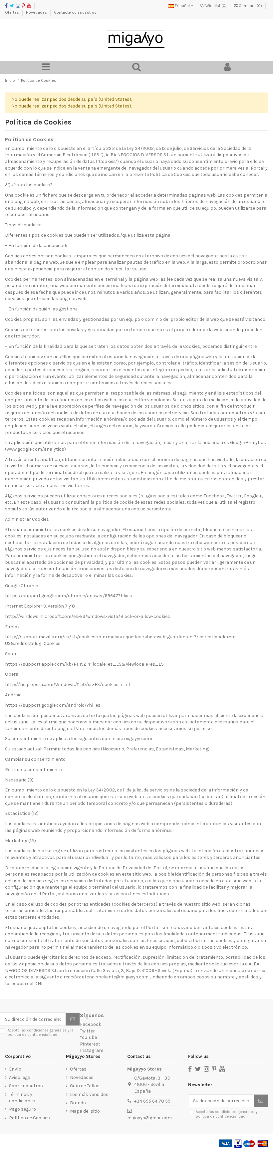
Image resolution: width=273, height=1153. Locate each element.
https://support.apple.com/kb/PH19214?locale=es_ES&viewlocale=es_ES (84, 664)
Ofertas (12, 12)
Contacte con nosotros (75, 12)
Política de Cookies (29, 1118)
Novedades (37, 12)
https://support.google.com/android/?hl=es (53, 705)
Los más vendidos (89, 1094)
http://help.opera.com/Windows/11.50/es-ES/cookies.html (67, 684)
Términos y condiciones (22, 1098)
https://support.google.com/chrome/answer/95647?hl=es (68, 596)
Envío (15, 1069)
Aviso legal (20, 1077)
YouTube (88, 1037)
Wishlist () (216, 5)
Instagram (91, 1050)
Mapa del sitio (85, 1111)
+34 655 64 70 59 (152, 1101)
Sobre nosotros (26, 1086)
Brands (78, 1103)
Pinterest (90, 1044)
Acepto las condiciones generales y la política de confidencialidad (41, 1032)
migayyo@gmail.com (149, 1118)
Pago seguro (22, 1109)
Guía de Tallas (85, 1086)
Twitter (87, 1031)
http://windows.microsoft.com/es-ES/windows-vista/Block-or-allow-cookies (87, 616)
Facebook (90, 1024)
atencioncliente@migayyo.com (115, 977)
